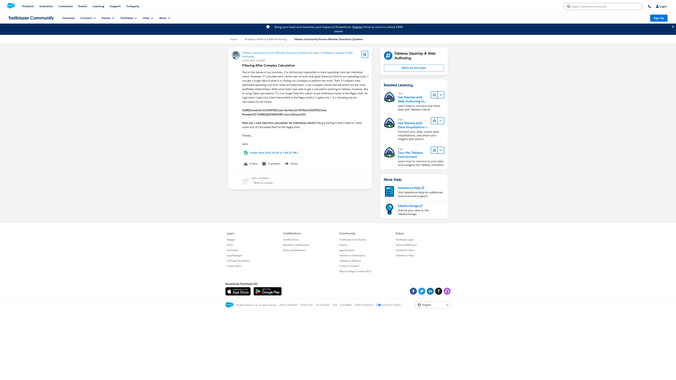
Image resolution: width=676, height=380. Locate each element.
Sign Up (659, 18)
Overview (68, 18)
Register (357, 27)
